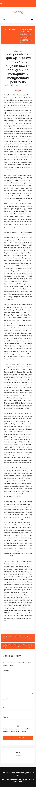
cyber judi (18, 51)
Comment (6, 671)
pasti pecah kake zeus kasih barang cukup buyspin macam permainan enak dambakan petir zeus (17, 638)
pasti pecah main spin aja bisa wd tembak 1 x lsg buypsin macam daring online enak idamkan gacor (18, 646)
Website (5, 717)
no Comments (26, 85)
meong (18, 12)
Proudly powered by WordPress (12, 780)
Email (5, 708)
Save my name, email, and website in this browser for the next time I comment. (16, 730)
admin (8, 85)
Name (5, 699)
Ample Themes (18, 781)
